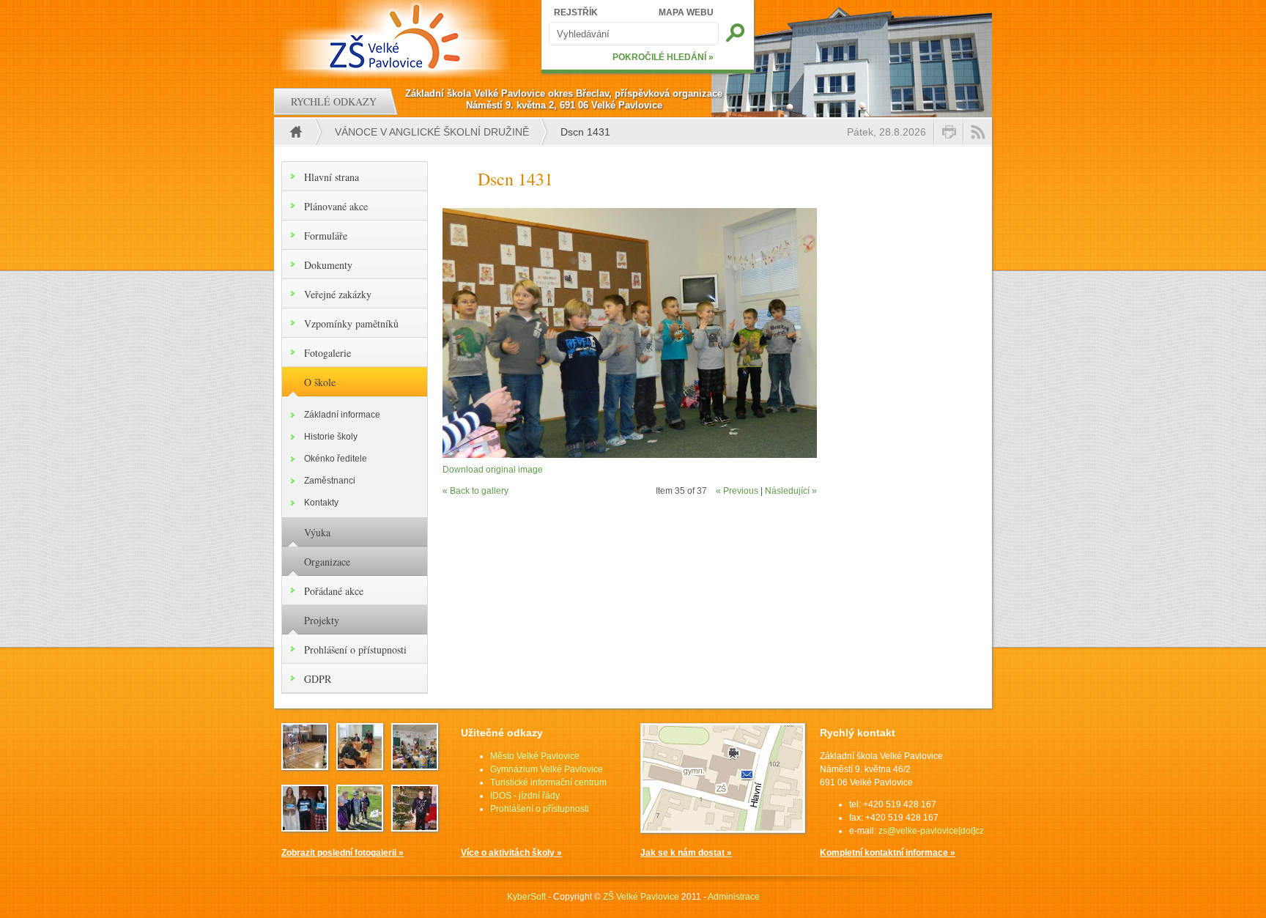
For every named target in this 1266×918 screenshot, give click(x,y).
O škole (320, 382)
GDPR (317, 679)
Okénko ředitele (335, 459)
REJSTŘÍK (576, 12)
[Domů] (396, 36)
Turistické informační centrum (548, 782)
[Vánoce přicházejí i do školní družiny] (415, 827)
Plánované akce (336, 206)
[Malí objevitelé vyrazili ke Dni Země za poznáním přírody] (360, 827)
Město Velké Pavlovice (535, 756)
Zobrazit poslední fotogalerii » (342, 853)
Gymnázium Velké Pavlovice (546, 769)
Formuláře (325, 236)
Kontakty (321, 502)
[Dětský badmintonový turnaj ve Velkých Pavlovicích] (305, 765)
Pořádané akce (333, 591)
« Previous (737, 491)
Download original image (493, 469)
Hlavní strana (331, 177)
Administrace (734, 897)
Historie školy (331, 437)
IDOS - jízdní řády (525, 796)
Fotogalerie (327, 353)
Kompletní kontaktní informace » (887, 853)
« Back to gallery (475, 491)
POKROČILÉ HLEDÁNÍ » (663, 57)
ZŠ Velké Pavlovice (641, 897)
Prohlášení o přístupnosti (355, 649)
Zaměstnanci (329, 480)
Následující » (791, 491)
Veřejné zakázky (337, 294)
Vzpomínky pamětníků (351, 323)
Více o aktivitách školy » (511, 853)
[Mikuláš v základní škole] (415, 765)
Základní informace (342, 415)
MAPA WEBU (686, 12)
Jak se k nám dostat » (686, 853)
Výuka (317, 532)
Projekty (321, 620)
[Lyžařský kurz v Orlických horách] (305, 827)
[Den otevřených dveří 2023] (360, 765)
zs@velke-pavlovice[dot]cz (931, 831)
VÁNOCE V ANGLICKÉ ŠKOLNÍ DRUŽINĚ (432, 132)
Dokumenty (328, 265)
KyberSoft (526, 897)
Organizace (327, 562)
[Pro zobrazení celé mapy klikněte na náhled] (722, 830)
